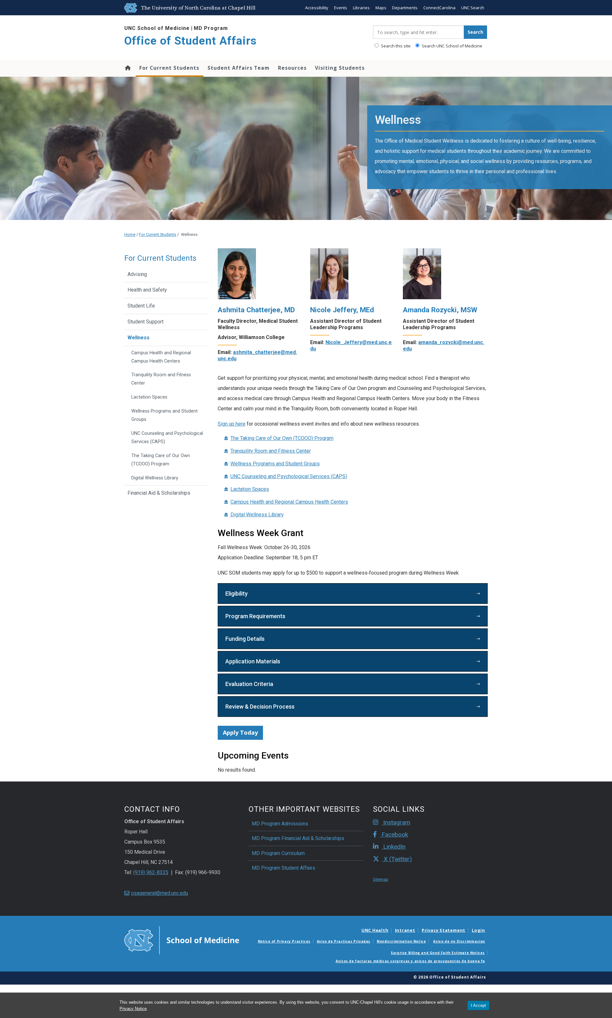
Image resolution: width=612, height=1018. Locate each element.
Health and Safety (147, 290)
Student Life (141, 306)
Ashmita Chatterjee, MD (256, 310)
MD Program (211, 28)
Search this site (395, 46)
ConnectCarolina (439, 8)
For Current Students (169, 67)
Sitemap (380, 879)
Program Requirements (255, 616)
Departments (405, 8)
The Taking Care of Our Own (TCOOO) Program (281, 438)
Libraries (361, 8)
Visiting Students (340, 67)
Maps (380, 8)
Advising (137, 274)
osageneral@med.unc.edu (159, 893)
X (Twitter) (397, 859)
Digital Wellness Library (257, 515)
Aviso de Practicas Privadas (343, 941)
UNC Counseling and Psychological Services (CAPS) (288, 476)
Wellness (138, 338)
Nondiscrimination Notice (401, 941)
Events (340, 8)
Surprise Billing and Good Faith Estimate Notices (438, 953)
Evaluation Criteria (249, 684)
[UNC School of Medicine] (181, 940)
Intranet (405, 930)
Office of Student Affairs (190, 40)
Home (127, 67)
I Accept (478, 1005)
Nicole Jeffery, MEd (342, 310)
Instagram (396, 822)
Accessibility (316, 8)
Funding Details (245, 638)
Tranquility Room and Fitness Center (270, 451)
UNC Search (472, 8)
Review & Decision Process (260, 706)
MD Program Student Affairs (283, 868)
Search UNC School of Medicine (451, 46)
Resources (292, 67)
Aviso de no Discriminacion (459, 941)
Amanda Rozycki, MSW (440, 310)
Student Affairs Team (239, 67)
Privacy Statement (443, 930)
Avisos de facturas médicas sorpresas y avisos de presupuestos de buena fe (410, 961)
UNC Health (375, 930)
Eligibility (236, 593)
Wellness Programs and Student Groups (275, 464)
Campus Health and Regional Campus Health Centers (289, 502)
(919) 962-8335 (150, 872)
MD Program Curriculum (278, 853)
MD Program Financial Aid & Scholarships (298, 838)
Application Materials (252, 661)
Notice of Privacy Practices (284, 941)
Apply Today (240, 732)
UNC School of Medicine (157, 28)
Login (478, 930)
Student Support (145, 322)
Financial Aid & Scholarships (158, 493)
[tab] (353, 593)
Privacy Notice (133, 1008)
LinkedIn (393, 846)
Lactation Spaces (249, 489)
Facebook (394, 834)
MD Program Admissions (280, 824)
